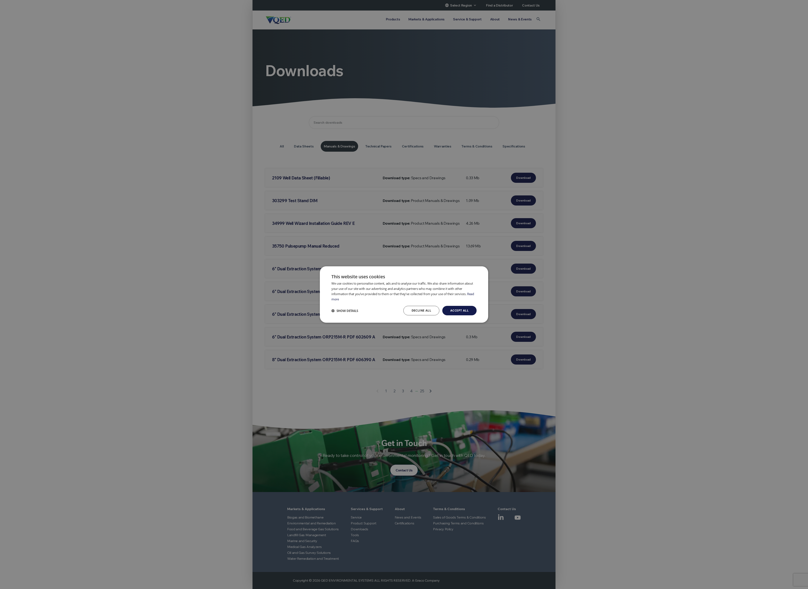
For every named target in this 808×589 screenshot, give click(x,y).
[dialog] (404, 294)
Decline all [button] (421, 310)
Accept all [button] (459, 310)
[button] (344, 310)
